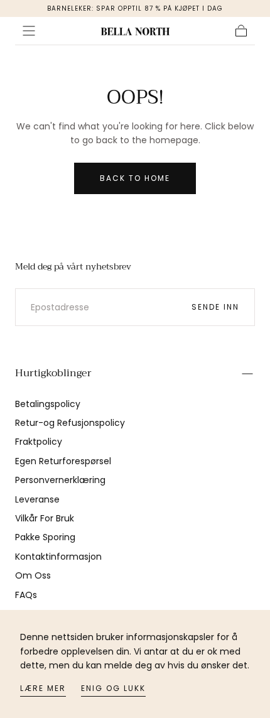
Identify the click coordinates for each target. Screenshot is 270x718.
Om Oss (33, 575)
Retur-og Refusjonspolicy (70, 422)
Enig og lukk (113, 688)
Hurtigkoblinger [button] (53, 373)
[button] (28, 30)
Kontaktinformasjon (58, 556)
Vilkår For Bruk (44, 518)
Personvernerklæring (60, 480)
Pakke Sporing (45, 537)
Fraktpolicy (38, 441)
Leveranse (37, 499)
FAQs (26, 595)
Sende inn (215, 307)
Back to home (135, 178)
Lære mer (43, 688)
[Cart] (241, 30)
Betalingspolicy (47, 404)
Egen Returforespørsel (63, 461)
